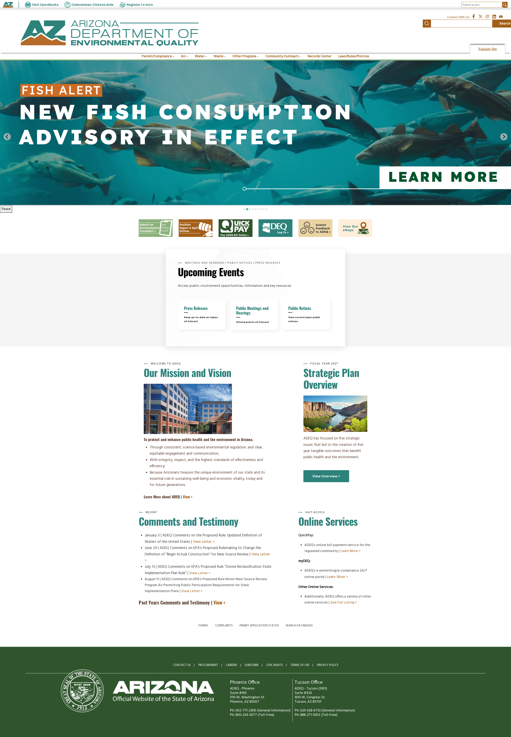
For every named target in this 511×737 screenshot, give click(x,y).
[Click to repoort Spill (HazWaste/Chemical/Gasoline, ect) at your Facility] (196, 222)
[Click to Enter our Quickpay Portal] (236, 222)
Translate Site (487, 49)
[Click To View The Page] (315, 222)
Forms (203, 625)
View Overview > (326, 476)
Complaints (224, 625)
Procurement (208, 665)
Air (183, 56)
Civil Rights (274, 665)
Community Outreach (281, 56)
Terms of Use (299, 665)
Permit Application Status (259, 625)
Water (199, 56)
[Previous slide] (7, 136)
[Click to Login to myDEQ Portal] (275, 222)
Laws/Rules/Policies (353, 56)
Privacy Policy (328, 665)
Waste (218, 56)
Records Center (319, 56)
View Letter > (204, 542)
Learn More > (350, 551)
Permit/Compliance (157, 56)
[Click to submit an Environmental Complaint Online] (156, 222)
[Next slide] (503, 136)
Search (427, 24)
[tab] (244, 209)
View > (187, 496)
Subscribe (252, 665)
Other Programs (244, 56)
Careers (231, 665)
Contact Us (182, 665)
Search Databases (299, 625)
